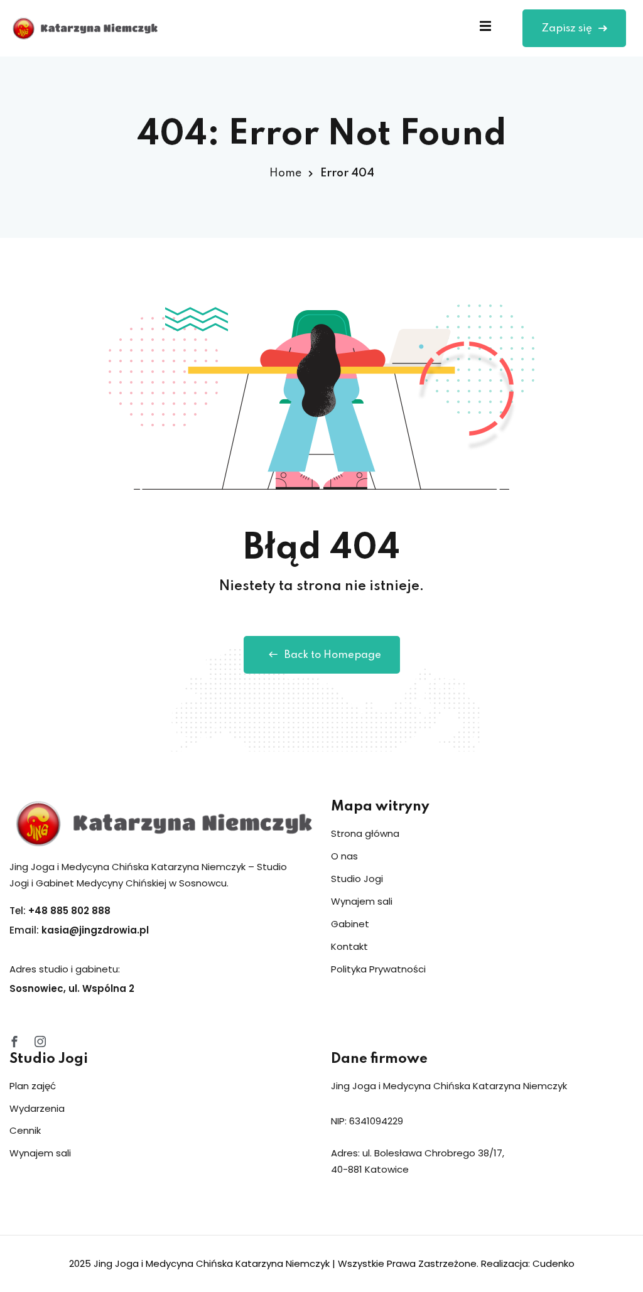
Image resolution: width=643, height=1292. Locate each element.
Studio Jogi (357, 878)
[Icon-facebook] (14, 1041)
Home (285, 173)
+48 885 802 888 (69, 910)
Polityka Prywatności (378, 969)
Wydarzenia (37, 1108)
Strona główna (365, 833)
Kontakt (349, 946)
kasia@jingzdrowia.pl (95, 930)
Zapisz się (566, 28)
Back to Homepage (332, 655)
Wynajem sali (361, 901)
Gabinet (350, 923)
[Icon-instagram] (40, 1041)
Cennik (25, 1130)
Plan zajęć (32, 1085)
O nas (344, 856)
